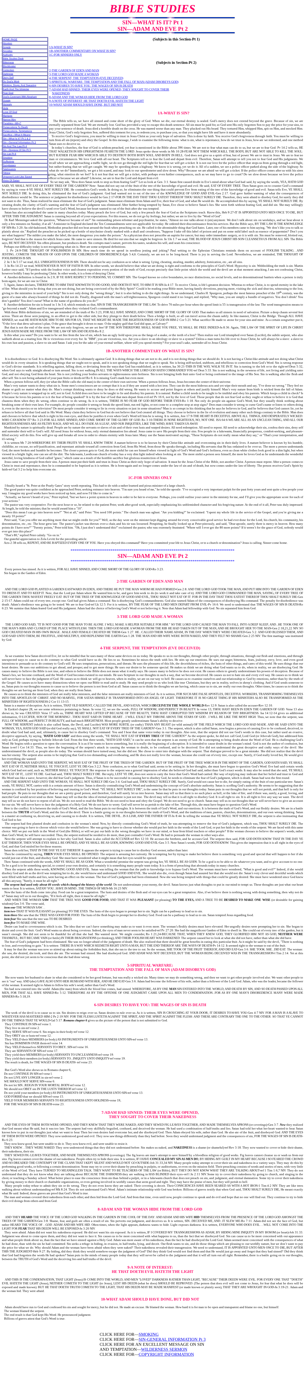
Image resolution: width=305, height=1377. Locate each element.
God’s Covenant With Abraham (20, 96)
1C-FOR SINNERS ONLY (65, 54)
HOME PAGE (10, 39)
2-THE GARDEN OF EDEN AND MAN (74, 70)
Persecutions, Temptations (17, 131)
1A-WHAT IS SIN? (61, 47)
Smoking (7, 157)
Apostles (7, 51)
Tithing (6, 172)
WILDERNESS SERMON (164, 1349)
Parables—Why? (12, 123)
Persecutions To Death (15, 127)
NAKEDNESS (61, 93)
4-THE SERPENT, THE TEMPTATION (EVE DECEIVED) (86, 78)
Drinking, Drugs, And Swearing (19, 85)
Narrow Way (9, 119)
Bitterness (8, 62)
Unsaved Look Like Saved (17, 176)
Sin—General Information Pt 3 (19, 142)
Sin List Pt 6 (9, 153)
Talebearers (9, 169)
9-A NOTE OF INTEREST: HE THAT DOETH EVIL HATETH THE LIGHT (96, 101)
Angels (6, 47)
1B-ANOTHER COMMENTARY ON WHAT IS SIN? (82, 51)
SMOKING (149, 1334)
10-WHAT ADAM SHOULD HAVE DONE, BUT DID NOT (86, 104)
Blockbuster (9, 66)
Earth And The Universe (16, 89)
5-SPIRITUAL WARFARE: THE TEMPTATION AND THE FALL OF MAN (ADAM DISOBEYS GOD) (113, 82)
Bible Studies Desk (13, 58)
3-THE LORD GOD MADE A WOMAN (74, 74)
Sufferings (8, 161)
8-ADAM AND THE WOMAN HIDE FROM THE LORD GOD (88, 97)
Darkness (8, 73)
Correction (8, 70)
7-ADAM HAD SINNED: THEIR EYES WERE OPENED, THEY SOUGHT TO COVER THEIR (109, 89)
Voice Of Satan (11, 180)
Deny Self (8, 77)
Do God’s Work (11, 81)
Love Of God (10, 112)
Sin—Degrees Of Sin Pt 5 (17, 150)
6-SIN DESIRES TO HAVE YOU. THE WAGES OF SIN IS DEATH (91, 85)
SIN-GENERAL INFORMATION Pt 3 (172, 1339)
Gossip (6, 100)
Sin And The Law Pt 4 (15, 146)
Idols (5, 108)
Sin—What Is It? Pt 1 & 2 (16, 138)
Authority (8, 54)
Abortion (7, 43)
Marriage (7, 115)
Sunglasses (9, 165)
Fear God (8, 92)
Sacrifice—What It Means (16, 134)
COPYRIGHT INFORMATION (166, 1354)
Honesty (7, 104)
